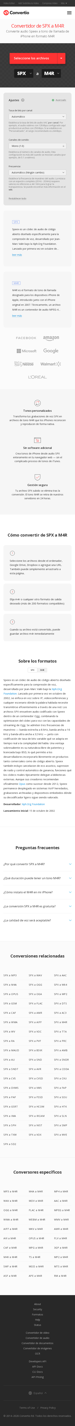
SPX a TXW (10, 1134)
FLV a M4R (60, 1238)
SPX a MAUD (11, 1050)
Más (63, 3)
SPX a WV (9, 1031)
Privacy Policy (48, 1407)
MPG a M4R (36, 1247)
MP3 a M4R (10, 1191)
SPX (32, 670)
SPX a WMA (10, 1022)
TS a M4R (34, 1257)
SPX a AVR (35, 1069)
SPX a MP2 (60, 994)
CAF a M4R (10, 1247)
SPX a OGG (35, 984)
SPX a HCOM (36, 1106)
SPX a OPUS (10, 994)
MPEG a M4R (62, 1210)
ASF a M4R (10, 1275)
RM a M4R (60, 1275)
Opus (22, 783)
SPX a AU (9, 1059)
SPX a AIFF (35, 1022)
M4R (42, 670)
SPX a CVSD (36, 1078)
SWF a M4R (10, 1266)
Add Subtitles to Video (28, 3)
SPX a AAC (60, 975)
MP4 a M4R (61, 1191)
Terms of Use (27, 1407)
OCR (37, 1353)
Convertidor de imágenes (37, 1348)
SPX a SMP (60, 1125)
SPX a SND (35, 1059)
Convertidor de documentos (37, 1343)
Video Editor (9, 3)
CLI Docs (37, 1371)
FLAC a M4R (36, 1210)
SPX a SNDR (61, 1059)
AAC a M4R (61, 1200)
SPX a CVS (9, 1078)
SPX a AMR (35, 1012)
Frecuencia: (15, 166)
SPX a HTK (60, 1106)
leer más (17, 254)
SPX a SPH (9, 1125)
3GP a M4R (61, 1247)
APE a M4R (35, 1275)
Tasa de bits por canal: (21, 110)
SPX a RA (8, 1041)
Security (37, 1309)
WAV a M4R (10, 1200)
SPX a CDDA (61, 1069)
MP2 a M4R (61, 1257)
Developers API (37, 1361)
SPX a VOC (35, 1031)
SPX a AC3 (60, 1012)
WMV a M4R (61, 1219)
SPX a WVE (60, 1134)
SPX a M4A (10, 984)
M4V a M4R (10, 1257)
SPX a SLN (60, 1116)
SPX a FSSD (36, 1097)
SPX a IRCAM (37, 1116)
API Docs (37, 1366)
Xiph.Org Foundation (33, 804)
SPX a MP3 (10, 975)
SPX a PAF (9, 1097)
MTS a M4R (61, 1266)
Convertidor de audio (37, 1338)
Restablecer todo (17, 198)
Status (37, 1325)
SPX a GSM (10, 1003)
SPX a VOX (35, 1134)
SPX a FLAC (36, 1003)
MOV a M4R (36, 1200)
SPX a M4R (60, 1022)
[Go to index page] (16, 12)
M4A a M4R (36, 1191)
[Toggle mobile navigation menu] (69, 12)
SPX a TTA (60, 1031)
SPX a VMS (35, 1087)
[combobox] (37, 117)
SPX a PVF (35, 1041)
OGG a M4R (10, 1210)
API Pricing (38, 1377)
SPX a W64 (60, 984)
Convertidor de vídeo (37, 1332)
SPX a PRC (60, 1041)
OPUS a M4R (36, 1238)
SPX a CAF (9, 1012)
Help (37, 1319)
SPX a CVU (60, 1078)
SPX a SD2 (9, 1144)
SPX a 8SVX (35, 1050)
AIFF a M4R (10, 1229)
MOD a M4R (36, 1266)
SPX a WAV (35, 975)
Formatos (37, 1314)
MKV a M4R (36, 1229)
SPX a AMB (61, 1050)
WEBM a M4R (37, 1219)
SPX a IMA (9, 1116)
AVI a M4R (9, 1238)
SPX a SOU (60, 1097)
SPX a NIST (35, 1125)
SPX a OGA (35, 994)
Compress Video (49, 3)
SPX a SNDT (10, 1069)
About (37, 1304)
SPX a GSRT (10, 1106)
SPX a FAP (60, 1087)
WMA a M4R (10, 1219)
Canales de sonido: (19, 139)
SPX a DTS (60, 1003)
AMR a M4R (61, 1229)
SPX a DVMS (10, 1087)
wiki (10, 189)
